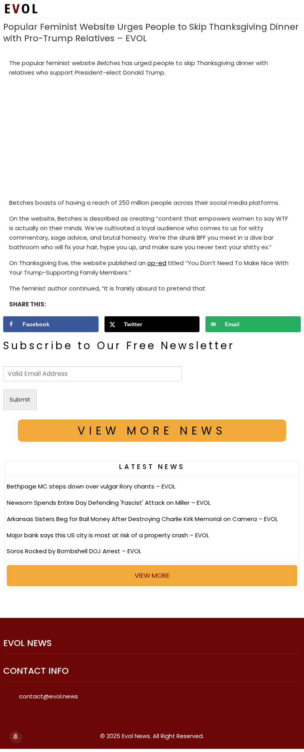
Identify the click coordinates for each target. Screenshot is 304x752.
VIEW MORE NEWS (152, 431)
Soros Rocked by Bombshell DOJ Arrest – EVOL (74, 551)
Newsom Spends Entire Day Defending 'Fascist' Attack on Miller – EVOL (109, 502)
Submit (20, 399)
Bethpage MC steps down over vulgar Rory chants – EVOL (91, 486)
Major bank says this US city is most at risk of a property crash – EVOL (108, 535)
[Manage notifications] (15, 736)
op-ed (156, 263)
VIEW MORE (152, 575)
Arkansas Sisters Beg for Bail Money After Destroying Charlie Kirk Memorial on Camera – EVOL (142, 519)
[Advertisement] (152, 139)
